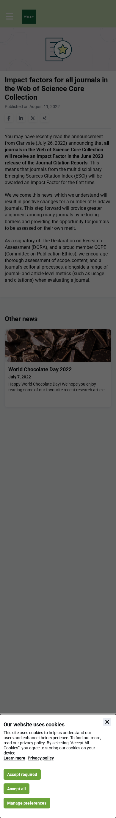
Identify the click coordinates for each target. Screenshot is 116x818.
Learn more (14, 758)
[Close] (107, 722)
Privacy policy (41, 758)
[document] (58, 766)
